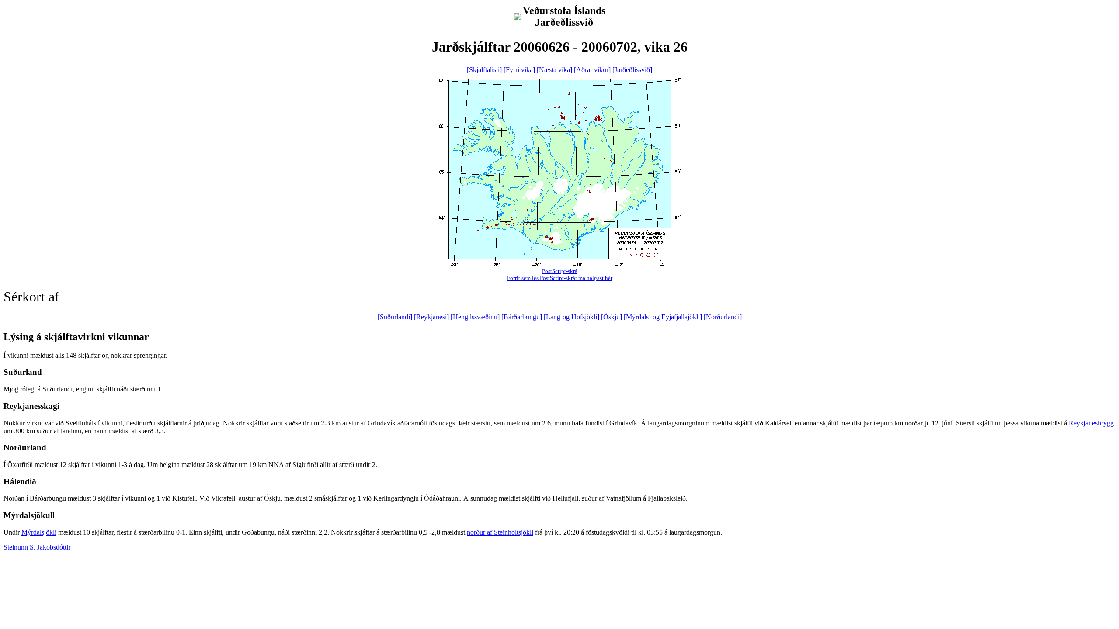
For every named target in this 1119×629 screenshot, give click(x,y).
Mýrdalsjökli (38, 532)
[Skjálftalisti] (484, 69)
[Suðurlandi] (395, 317)
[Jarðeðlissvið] (632, 69)
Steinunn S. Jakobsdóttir (36, 547)
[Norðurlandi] (723, 317)
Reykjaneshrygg (1091, 423)
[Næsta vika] (554, 69)
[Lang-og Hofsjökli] (571, 317)
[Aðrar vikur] (592, 69)
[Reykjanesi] (431, 317)
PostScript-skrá (559, 271)
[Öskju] (611, 317)
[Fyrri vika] (519, 69)
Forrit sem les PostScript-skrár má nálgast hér (559, 278)
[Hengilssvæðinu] (475, 317)
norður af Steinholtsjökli (500, 532)
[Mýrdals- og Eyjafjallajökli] (663, 317)
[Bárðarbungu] (521, 317)
